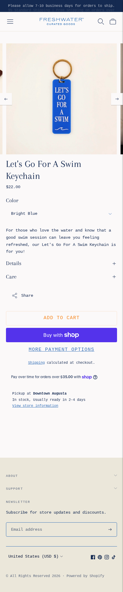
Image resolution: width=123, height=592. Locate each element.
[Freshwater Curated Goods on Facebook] (93, 558)
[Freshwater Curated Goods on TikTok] (113, 558)
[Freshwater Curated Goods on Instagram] (106, 558)
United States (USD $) (33, 556)
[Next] (117, 99)
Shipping (36, 363)
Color (12, 200)
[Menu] (10, 21)
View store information (35, 406)
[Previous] (6, 99)
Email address (25, 522)
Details (13, 263)
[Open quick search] (101, 21)
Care (11, 277)
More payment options (61, 349)
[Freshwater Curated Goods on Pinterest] (100, 558)
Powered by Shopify (85, 576)
